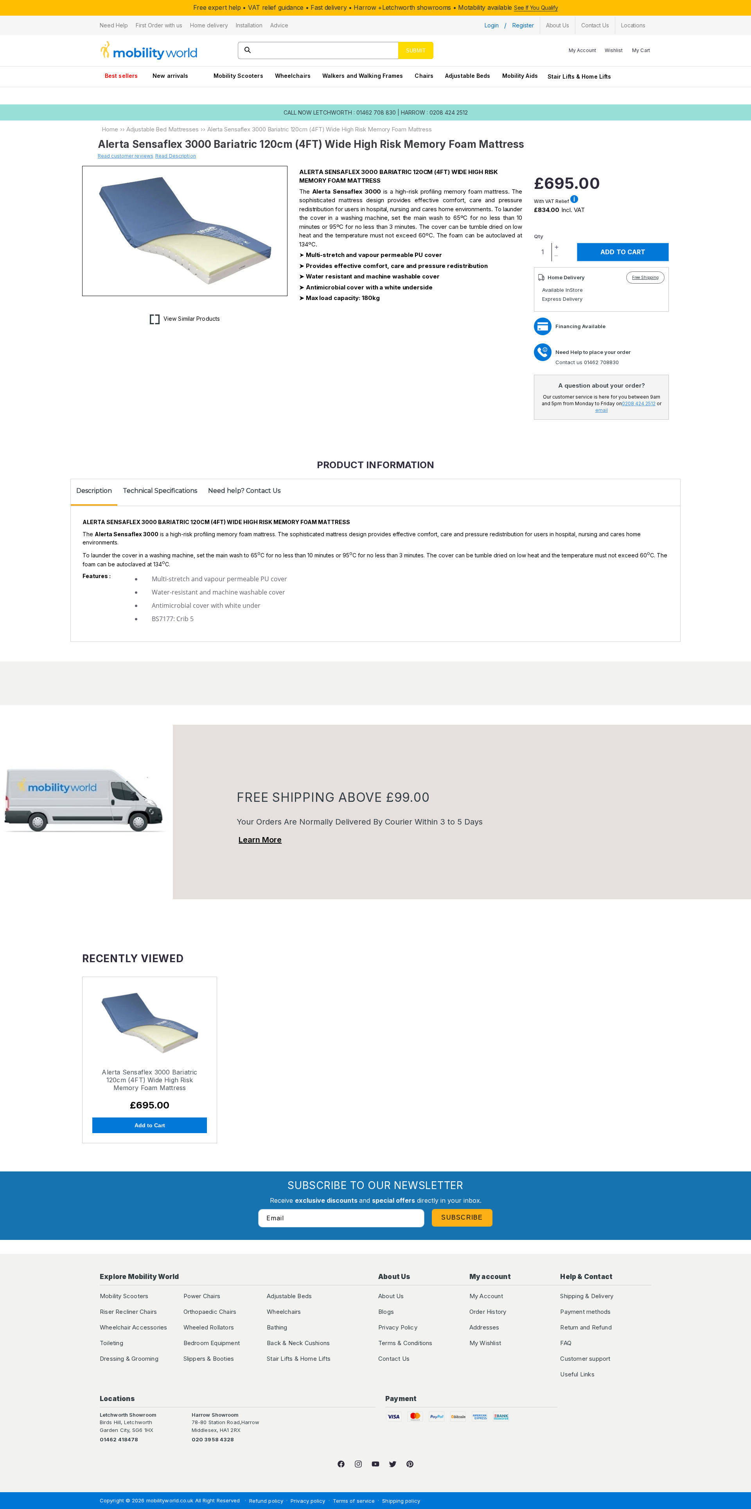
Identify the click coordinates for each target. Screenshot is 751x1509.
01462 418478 (119, 1439)
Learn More (260, 839)
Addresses (484, 1327)
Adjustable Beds (467, 75)
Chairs (424, 75)
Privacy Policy (397, 1327)
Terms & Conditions (405, 1343)
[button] (114, 25)
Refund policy (266, 1501)
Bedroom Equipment (211, 1343)
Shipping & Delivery (586, 1296)
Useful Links (577, 1374)
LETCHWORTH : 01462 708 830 (354, 112)
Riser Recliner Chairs (128, 1311)
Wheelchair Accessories (133, 1327)
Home (110, 129)
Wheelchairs (293, 75)
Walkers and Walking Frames (362, 75)
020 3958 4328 (213, 1439)
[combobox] (335, 50)
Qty (538, 236)
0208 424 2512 (639, 403)
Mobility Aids (520, 75)
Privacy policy (308, 1501)
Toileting (111, 1343)
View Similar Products (191, 318)
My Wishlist (485, 1343)
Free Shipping (645, 277)
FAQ (565, 1343)
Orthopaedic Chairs (210, 1311)
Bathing (277, 1327)
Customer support (585, 1358)
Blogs (386, 1311)
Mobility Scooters (238, 75)
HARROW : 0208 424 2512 (434, 112)
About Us (391, 1296)
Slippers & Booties (208, 1358)
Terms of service (354, 1501)
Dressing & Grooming (129, 1358)
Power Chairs (201, 1296)
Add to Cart (150, 1125)
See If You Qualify (536, 7)
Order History (488, 1311)
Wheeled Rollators (208, 1327)
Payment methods (585, 1311)
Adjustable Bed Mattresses (162, 129)
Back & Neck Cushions (298, 1343)
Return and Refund (585, 1327)
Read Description (175, 156)
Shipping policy (401, 1501)
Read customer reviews (125, 156)
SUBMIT (416, 51)
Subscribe (462, 1217)
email (601, 410)
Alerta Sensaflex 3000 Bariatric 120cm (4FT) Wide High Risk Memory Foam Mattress (149, 1080)
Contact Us (394, 1358)
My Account (486, 1296)
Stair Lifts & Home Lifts (579, 76)
